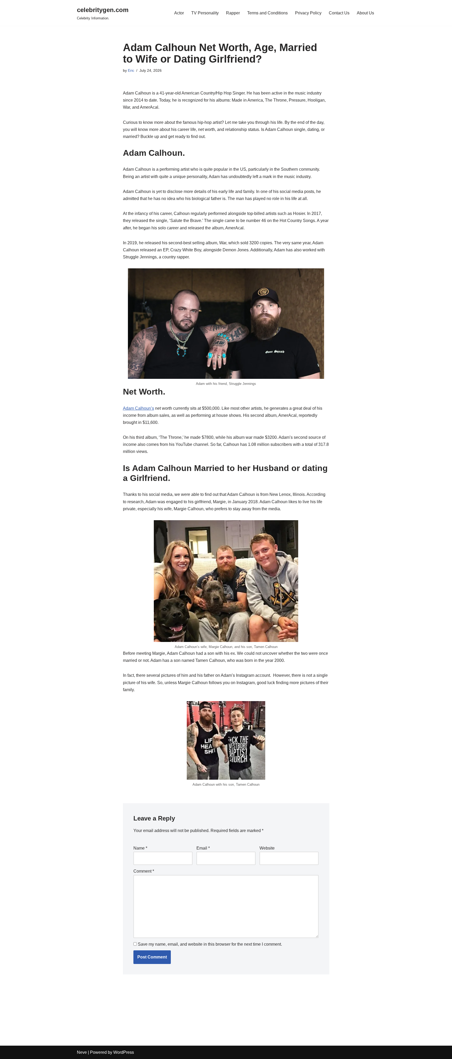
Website (267, 848)
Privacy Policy (308, 13)
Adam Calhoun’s (138, 408)
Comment (143, 871)
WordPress (123, 1052)
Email (203, 848)
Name (140, 848)
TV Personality (205, 13)
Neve (82, 1052)
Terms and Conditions (267, 13)
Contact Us (339, 13)
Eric (131, 70)
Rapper (233, 13)
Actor (179, 13)
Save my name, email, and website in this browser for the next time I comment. (210, 944)
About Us (365, 13)
